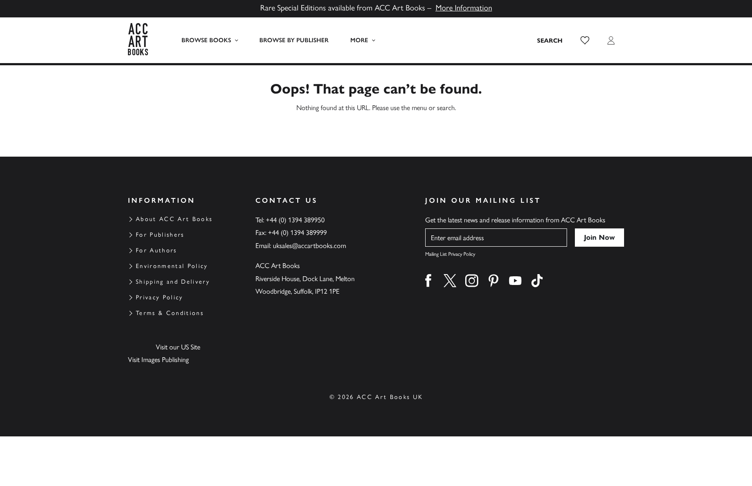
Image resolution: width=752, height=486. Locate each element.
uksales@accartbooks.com (309, 245)
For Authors (156, 250)
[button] (585, 40)
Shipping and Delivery (173, 281)
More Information (464, 8)
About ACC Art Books (174, 219)
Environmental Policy (172, 266)
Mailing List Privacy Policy (450, 254)
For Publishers (160, 234)
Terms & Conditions (170, 313)
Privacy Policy (159, 297)
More (359, 40)
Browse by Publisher (294, 40)
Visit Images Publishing (158, 359)
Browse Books (206, 40)
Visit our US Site (178, 347)
